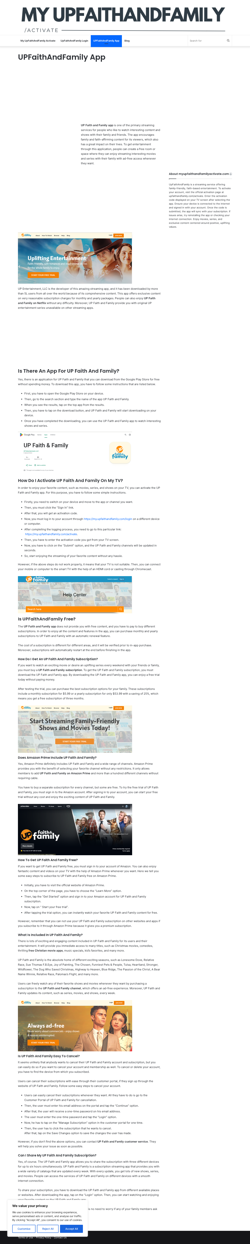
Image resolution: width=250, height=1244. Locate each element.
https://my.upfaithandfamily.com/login (108, 519)
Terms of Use (25, 1237)
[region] (47, 1218)
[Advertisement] (89, 95)
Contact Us (60, 1237)
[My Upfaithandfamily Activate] (125, 17)
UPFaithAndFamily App (106, 40)
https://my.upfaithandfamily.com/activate (51, 534)
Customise (24, 1228)
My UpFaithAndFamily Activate (37, 40)
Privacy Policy (43, 1237)
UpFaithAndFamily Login (74, 40)
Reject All (47, 1228)
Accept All (71, 1228)
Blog (127, 40)
